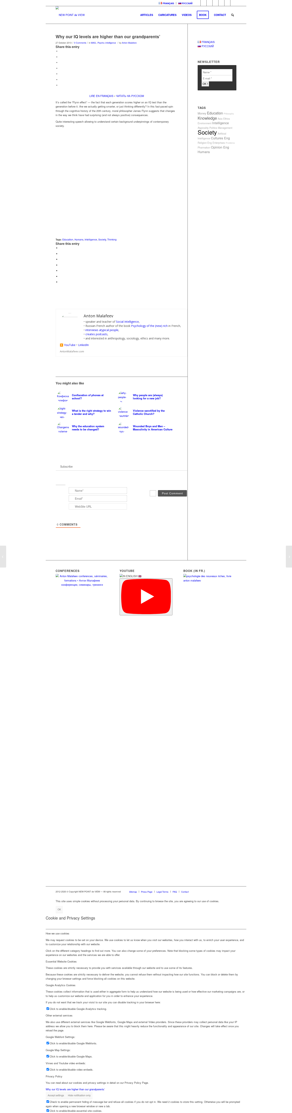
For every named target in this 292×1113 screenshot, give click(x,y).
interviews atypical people (101, 330)
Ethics (226, 118)
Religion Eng (205, 143)
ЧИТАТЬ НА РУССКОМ (130, 96)
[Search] (232, 15)
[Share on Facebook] (60, 51)
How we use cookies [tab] (57, 933)
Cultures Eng (220, 138)
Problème (230, 142)
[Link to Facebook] (203, 3)
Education (67, 239)
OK (59, 909)
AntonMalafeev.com (72, 351)
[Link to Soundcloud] (209, 3)
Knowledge (207, 118)
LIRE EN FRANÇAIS (101, 96)
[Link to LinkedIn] (197, 3)
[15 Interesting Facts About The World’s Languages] (3, 557)
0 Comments (80, 42)
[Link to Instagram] (221, 3)
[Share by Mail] (60, 85)
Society (102, 239)
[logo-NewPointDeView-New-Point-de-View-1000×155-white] (70, 15)
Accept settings (56, 1095)
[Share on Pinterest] (60, 68)
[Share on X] (60, 56)
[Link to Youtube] (215, 3)
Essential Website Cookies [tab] (61, 961)
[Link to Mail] (227, 3)
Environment (204, 123)
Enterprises (219, 143)
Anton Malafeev (129, 42)
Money (202, 113)
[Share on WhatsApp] (60, 62)
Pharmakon (204, 147)
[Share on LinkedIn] (60, 73)
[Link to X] (233, 3)
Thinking (112, 239)
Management (225, 128)
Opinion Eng (220, 147)
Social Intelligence (127, 321)
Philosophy (229, 113)
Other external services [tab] (59, 1015)
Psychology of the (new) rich (149, 326)
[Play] (146, 596)
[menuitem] (166, 3)
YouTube (69, 345)
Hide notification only (79, 1095)
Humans (78, 239)
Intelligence (91, 239)
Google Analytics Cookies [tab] (60, 985)
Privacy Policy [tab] (54, 1076)
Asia (220, 118)
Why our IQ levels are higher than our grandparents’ (75, 1089)
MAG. (93, 42)
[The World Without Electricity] (289, 557)
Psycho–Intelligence (107, 42)
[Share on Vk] (60, 79)
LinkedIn (83, 345)
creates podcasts (96, 334)
